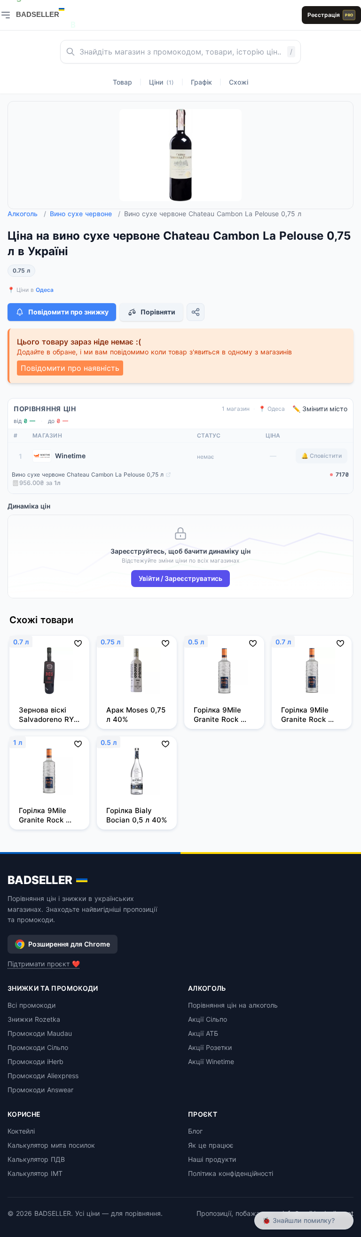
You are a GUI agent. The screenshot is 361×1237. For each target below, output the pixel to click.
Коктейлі (21, 1131)
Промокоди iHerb (35, 1061)
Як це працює (211, 1145)
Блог (195, 1131)
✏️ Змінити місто (319, 409)
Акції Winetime (211, 1061)
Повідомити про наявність (70, 368)
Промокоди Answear (40, 1090)
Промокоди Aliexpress (43, 1076)
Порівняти (158, 312)
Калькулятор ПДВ (36, 1159)
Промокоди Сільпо (38, 1047)
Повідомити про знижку (68, 312)
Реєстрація (330, 14)
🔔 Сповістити (321, 455)
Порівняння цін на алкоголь (233, 1005)
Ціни (161, 82)
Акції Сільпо (207, 1019)
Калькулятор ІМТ (35, 1173)
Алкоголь (27, 214)
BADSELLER (40, 880)
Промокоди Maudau (40, 1033)
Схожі (238, 82)
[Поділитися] (195, 312)
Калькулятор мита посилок (51, 1145)
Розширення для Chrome (69, 944)
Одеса (45, 289)
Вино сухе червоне (85, 214)
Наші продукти (212, 1159)
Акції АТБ (203, 1033)
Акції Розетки (210, 1047)
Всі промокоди (31, 1005)
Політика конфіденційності (230, 1173)
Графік (201, 82)
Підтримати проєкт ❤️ (44, 964)
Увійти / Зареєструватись (180, 578)
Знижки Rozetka (34, 1019)
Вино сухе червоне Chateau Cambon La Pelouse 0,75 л (88, 474)
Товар (122, 82)
